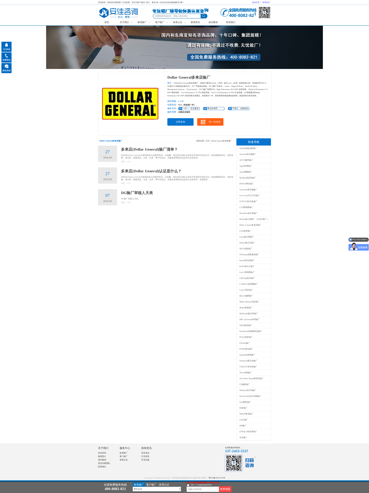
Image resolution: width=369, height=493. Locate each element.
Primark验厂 (244, 343)
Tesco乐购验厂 (245, 373)
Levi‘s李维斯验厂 (247, 272)
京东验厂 (243, 437)
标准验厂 (144, 22)
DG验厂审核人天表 (137, 193)
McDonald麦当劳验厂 (248, 313)
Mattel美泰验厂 (246, 308)
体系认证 (179, 22)
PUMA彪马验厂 (246, 349)
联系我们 (230, 22)
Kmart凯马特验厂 (247, 260)
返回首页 (256, 2)
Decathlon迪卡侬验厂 (248, 213)
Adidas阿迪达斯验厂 (248, 148)
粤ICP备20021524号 (217, 478)
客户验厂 (161, 22)
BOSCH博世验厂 (246, 184)
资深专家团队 (104, 463)
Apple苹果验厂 (245, 166)
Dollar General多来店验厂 (250, 225)
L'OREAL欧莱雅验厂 (248, 284)
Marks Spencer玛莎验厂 (249, 302)
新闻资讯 (195, 22)
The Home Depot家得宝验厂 (251, 378)
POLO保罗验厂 (246, 337)
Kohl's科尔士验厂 (247, 266)
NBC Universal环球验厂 (249, 319)
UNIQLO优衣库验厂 (248, 432)
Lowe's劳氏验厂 (246, 290)
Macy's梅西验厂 (246, 296)
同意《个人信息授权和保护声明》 (201, 485)
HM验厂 (243, 426)
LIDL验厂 (243, 420)
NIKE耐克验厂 (245, 325)
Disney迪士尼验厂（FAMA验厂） (254, 219)
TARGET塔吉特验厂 (248, 367)
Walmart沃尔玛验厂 (247, 390)
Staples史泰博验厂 (247, 355)
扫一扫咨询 (214, 122)
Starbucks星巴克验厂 (248, 361)
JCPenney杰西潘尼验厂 (249, 254)
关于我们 (126, 22)
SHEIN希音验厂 (246, 414)
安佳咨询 (102, 453)
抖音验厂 (243, 408)
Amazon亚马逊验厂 (247, 154)
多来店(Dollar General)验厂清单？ (149, 149)
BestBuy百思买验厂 (247, 178)
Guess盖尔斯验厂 (246, 237)
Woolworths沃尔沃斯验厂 (250, 396)
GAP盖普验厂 (245, 231)
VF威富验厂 (244, 384)
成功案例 (213, 22)
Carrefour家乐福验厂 (248, 190)
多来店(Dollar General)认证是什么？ (151, 171)
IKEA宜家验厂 (245, 249)
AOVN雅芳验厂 (246, 160)
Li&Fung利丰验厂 (247, 278)
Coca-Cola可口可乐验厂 (249, 195)
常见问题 (145, 460)
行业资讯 (145, 456)
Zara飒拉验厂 (245, 402)
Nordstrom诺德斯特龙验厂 (250, 331)
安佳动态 (145, 453)
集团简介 (102, 456)
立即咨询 (180, 122)
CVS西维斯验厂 (246, 207)
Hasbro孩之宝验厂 (247, 243)
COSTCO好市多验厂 (248, 201)
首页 (106, 22)
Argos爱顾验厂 (245, 172)
